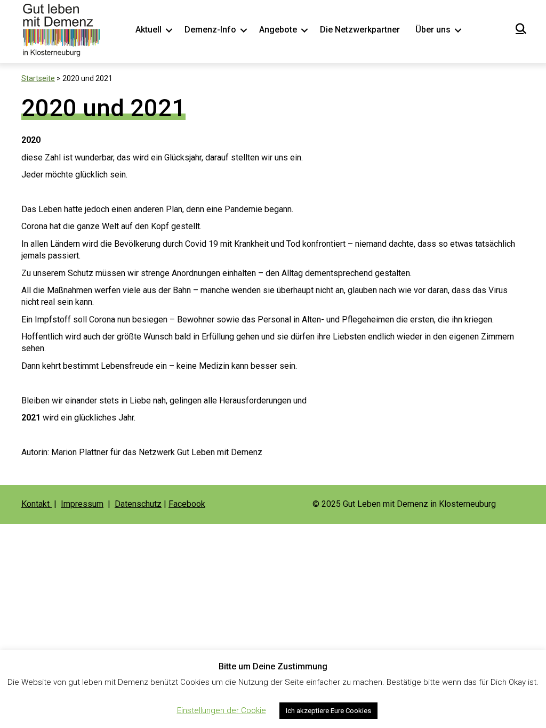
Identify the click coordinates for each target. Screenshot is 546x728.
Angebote (278, 30)
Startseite (38, 78)
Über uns (433, 30)
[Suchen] (518, 28)
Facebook (186, 504)
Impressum (82, 504)
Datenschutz (138, 504)
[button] (169, 30)
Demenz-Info (210, 30)
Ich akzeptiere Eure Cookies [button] (328, 711)
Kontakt (36, 504)
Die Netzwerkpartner (360, 30)
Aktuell (148, 30)
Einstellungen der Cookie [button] (221, 710)
